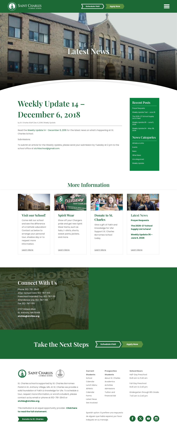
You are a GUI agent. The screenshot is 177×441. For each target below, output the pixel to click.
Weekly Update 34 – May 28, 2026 (143, 129)
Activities (109, 385)
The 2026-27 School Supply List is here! (143, 117)
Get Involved (91, 402)
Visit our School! (34, 215)
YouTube (148, 419)
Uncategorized (138, 159)
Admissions (110, 388)
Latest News (91, 399)
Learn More (27, 249)
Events (134, 147)
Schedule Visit (93, 6)
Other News (136, 155)
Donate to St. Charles (103, 217)
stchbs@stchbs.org (28, 316)
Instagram (156, 419)
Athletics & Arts (138, 143)
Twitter (140, 419)
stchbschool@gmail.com (46, 148)
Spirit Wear (66, 215)
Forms (89, 395)
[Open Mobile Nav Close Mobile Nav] (166, 6)
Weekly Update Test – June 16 (143, 112)
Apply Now (115, 6)
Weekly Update (49, 123)
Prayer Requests (138, 108)
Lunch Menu (91, 385)
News (134, 151)
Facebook (133, 419)
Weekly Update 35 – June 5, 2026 (143, 123)
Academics (110, 381)
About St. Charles (112, 378)
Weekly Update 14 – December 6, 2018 (46, 130)
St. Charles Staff (26, 123)
